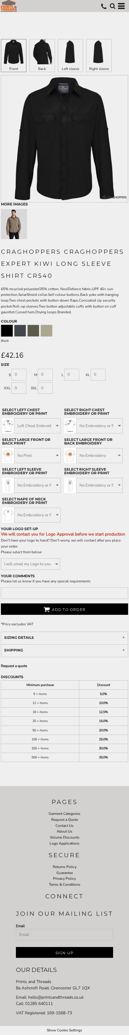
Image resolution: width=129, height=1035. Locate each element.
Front (13, 68)
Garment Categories (64, 813)
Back (42, 68)
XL (88, 374)
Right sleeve (99, 68)
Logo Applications (65, 843)
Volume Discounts (65, 837)
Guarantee (64, 872)
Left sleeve (70, 68)
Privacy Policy (64, 878)
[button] (113, 6)
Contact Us (65, 825)
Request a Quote (64, 819)
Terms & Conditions (64, 884)
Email (20, 926)
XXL (7, 388)
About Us (64, 831)
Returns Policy (64, 866)
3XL (34, 388)
